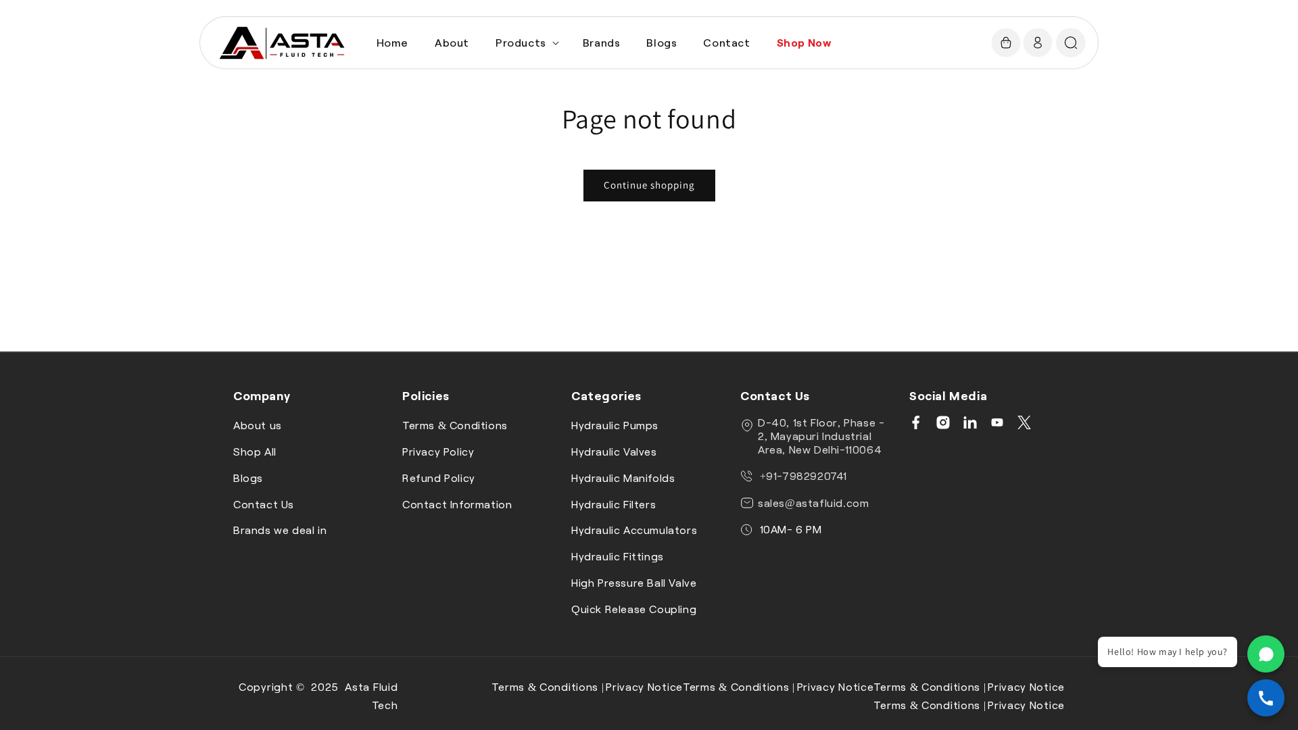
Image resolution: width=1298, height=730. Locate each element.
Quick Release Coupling (633, 608)
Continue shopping (649, 184)
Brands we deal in (280, 529)
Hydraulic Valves (614, 451)
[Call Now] (1265, 697)
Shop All (255, 451)
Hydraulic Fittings (617, 556)
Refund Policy (438, 477)
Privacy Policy (438, 451)
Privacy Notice (644, 686)
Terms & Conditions (455, 424)
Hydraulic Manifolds (623, 477)
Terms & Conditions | (547, 686)
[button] (525, 43)
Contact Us (263, 503)
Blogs (248, 477)
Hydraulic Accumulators (634, 529)
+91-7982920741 (801, 475)
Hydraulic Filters (613, 503)
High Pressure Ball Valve (633, 582)
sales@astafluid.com (813, 502)
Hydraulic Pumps (614, 424)
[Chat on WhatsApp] (1265, 654)
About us (257, 424)
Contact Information (457, 503)
